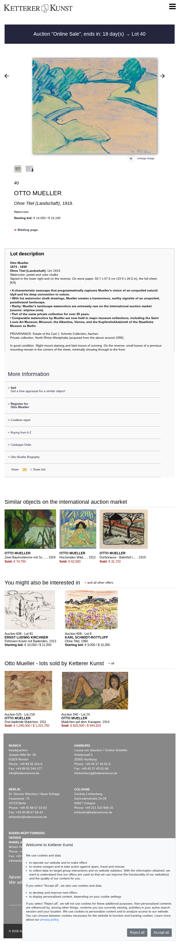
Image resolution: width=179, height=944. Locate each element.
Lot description (27, 253)
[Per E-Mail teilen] (23, 469)
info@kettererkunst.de (24, 773)
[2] (162, 76)
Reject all (137, 932)
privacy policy (49, 919)
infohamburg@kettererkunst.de (95, 773)
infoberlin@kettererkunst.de (28, 817)
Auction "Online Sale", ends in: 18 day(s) (79, 34)
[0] (7, 76)
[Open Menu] (172, 6)
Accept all (161, 932)
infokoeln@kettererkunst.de (93, 812)
